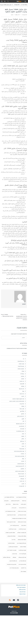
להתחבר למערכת (22, 333)
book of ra (22, 393)
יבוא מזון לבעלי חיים (14, 525)
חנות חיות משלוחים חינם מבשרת (19, 518)
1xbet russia (21, 363)
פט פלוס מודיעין (22, 560)
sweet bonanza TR (20, 466)
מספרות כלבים (11, 543)
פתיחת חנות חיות (22, 564)
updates (22, 468)
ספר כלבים (14, 553)
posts (23, 443)
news (23, 433)
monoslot (22, 428)
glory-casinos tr (20, 416)
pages (22, 436)
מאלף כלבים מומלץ (22, 539)
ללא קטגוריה (16, 4)
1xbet (9, 114)
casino (22, 396)
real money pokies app (19, 451)
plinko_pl (22, 441)
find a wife (22, 408)
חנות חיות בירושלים (22, 511)
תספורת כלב (23, 571)
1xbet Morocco (21, 361)
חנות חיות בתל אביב (11, 514)
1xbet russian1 (21, 368)
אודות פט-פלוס (22, 589)
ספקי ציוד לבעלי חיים (11, 550)
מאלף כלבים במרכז (22, 536)
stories (22, 461)
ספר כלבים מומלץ (22, 557)
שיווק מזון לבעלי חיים (14, 567)
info (23, 421)
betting (22, 386)
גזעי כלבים (22, 481)
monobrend (21, 426)
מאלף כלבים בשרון (11, 536)
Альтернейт (21, 476)
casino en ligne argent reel (18, 398)
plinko (23, 438)
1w (23, 358)
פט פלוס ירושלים (6, 557)
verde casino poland (19, 471)
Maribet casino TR (20, 423)
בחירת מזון (8, 504)
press (23, 446)
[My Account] (5, 1)
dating (22, 406)
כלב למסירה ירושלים (21, 532)
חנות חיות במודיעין (22, 514)
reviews (22, 453)
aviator (22, 378)
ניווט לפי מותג (22, 591)
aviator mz (22, 381)
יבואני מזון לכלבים (12, 529)
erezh (12, 14)
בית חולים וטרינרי (22, 507)
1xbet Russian (21, 366)
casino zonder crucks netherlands (16, 401)
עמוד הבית (24, 4)
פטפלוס (14, 557)
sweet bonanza (20, 463)
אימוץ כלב (6, 500)
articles (22, 376)
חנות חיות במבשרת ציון (10, 511)
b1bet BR (22, 383)
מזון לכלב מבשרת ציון (21, 543)
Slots (23, 458)
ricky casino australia (19, 456)
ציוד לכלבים (23, 567)
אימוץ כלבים (23, 504)
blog (23, 391)
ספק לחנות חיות (22, 553)
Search (8, 1)
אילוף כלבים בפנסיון (15, 500)
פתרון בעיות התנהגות (11, 564)
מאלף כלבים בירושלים (10, 532)
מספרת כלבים (23, 546)
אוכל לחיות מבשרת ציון (21, 497)
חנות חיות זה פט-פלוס (20, 585)
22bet (23, 371)
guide (23, 418)
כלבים (23, 483)
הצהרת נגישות (22, 594)
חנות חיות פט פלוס (22, 522)
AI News (22, 373)
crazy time (22, 403)
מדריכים (13, 539)
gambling (22, 411)
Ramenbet (22, 448)
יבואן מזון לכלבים (22, 529)
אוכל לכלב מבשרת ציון (9, 497)
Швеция (22, 478)
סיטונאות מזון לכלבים (13, 546)
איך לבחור (24, 500)
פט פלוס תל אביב (13, 560)
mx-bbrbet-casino (20, 431)
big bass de (21, 388)
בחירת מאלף (15, 504)
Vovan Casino (21, 473)
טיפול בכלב (23, 525)
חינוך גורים (14, 507)
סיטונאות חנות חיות (21, 587)
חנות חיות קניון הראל (11, 522)
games (22, 413)
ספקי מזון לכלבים (22, 550)
